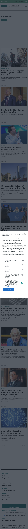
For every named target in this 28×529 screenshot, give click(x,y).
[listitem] (14, 261)
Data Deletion (5, 295)
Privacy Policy (22, 295)
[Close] (25, 234)
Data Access (14, 295)
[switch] (22, 264)
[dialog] (14, 264)
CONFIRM (8, 289)
